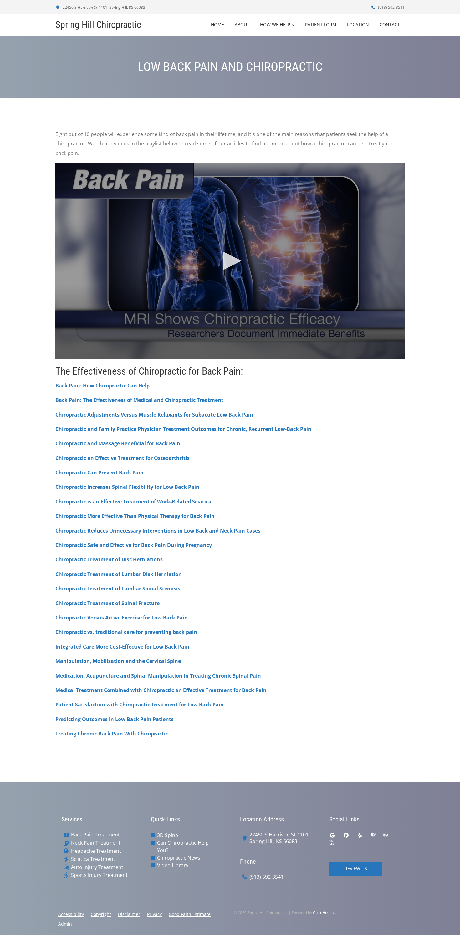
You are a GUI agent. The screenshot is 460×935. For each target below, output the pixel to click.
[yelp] (360, 835)
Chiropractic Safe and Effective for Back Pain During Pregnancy (133, 545)
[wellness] (385, 835)
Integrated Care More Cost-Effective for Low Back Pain (122, 646)
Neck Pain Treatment (95, 843)
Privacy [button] (154, 914)
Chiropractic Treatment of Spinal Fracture (107, 603)
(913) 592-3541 (391, 7)
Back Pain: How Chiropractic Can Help (102, 385)
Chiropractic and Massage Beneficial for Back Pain (117, 443)
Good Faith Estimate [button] (190, 914)
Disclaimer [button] (129, 914)
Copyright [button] (101, 914)
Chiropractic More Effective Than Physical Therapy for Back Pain (135, 516)
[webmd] (331, 843)
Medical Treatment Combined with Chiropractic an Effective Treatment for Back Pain (161, 690)
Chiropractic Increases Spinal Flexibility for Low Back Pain (127, 486)
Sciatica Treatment (93, 859)
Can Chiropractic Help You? (183, 846)
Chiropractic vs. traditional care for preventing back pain (126, 632)
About (242, 25)
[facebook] (346, 835)
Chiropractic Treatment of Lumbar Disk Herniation (118, 574)
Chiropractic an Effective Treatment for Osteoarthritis (122, 458)
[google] (332, 835)
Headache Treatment (96, 851)
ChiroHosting (324, 912)
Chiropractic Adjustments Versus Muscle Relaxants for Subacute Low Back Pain (154, 414)
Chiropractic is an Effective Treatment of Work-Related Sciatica (133, 501)
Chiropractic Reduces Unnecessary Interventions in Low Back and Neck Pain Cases (157, 530)
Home (217, 25)
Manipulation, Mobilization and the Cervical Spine (118, 661)
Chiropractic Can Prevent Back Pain (99, 472)
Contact (390, 25)
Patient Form (320, 25)
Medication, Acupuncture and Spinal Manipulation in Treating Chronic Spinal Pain (158, 675)
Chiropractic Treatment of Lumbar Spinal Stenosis (117, 588)
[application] (230, 261)
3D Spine (167, 835)
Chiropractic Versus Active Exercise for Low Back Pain (121, 617)
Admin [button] (65, 924)
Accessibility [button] (71, 914)
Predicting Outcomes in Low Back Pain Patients (114, 719)
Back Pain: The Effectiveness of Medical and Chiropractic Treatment (139, 400)
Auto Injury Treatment (97, 867)
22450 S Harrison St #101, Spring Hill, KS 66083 (103, 7)
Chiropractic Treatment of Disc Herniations (109, 559)
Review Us (356, 869)
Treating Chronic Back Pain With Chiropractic (111, 733)
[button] (230, 261)
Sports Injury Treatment (99, 875)
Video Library (172, 865)
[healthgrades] (373, 835)
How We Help (275, 25)
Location (358, 25)
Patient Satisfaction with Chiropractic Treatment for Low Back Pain (139, 704)
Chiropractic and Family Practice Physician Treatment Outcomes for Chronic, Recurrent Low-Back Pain (183, 429)
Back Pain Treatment (95, 834)
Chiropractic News (178, 857)
